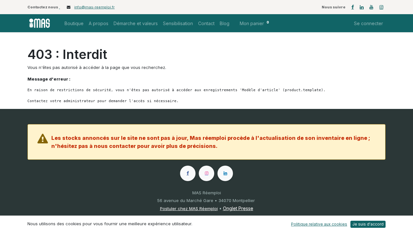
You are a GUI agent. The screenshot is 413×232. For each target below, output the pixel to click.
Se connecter (368, 23)
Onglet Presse (238, 208)
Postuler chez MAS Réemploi (189, 208)
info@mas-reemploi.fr (94, 7)
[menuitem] (74, 23)
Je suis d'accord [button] (368, 224)
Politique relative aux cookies (319, 224)
